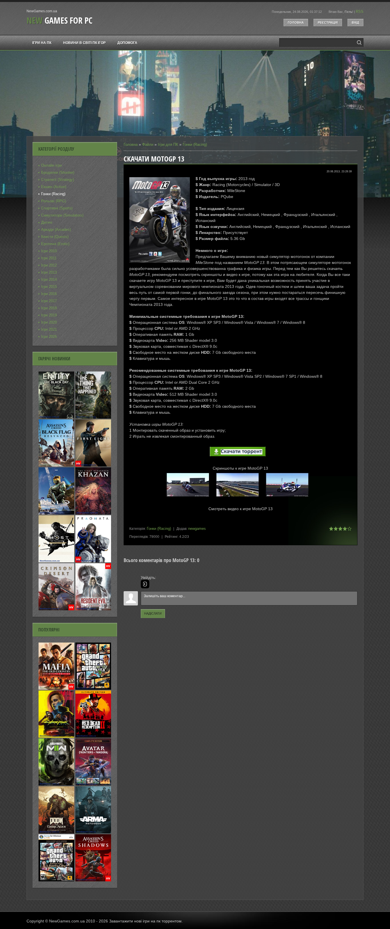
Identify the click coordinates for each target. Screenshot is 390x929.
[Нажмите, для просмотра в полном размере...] (190, 497)
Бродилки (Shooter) (57, 172)
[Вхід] (145, 584)
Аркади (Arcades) (56, 229)
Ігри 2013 (49, 272)
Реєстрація (328, 22)
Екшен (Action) (53, 187)
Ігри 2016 (49, 294)
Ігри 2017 (49, 301)
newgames (197, 528)
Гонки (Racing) (195, 144)
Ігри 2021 (49, 329)
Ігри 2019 (49, 315)
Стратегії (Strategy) (57, 179)
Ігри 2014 (49, 279)
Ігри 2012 (49, 265)
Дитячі (46, 222)
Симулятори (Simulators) (62, 215)
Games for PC (60, 20)
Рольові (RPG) (53, 201)
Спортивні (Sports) (57, 208)
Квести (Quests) (55, 237)
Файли (147, 144)
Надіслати (153, 613)
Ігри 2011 (49, 258)
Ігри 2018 (49, 308)
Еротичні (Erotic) (55, 244)
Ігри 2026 (49, 336)
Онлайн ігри (51, 165)
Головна (296, 22)
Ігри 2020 (49, 322)
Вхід (355, 22)
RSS (359, 11)
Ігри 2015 (49, 286)
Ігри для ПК (168, 144)
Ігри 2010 (49, 251)
